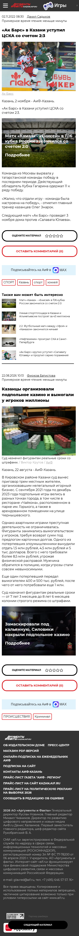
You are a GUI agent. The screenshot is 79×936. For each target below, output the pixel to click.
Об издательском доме (24, 745)
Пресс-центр (58, 745)
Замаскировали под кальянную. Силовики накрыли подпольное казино (37, 629)
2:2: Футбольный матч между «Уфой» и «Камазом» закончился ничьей (43, 328)
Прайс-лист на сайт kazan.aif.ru (31, 783)
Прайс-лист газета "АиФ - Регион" (32, 777)
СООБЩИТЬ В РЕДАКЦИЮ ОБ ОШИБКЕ (33, 798)
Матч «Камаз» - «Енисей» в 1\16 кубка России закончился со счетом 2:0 (38, 141)
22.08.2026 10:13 (13, 375)
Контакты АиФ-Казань (22, 772)
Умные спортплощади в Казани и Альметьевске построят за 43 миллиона (44, 315)
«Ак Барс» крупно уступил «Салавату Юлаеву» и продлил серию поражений (43, 353)
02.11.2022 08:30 (13, 16)
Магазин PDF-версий (21, 751)
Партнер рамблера (38, 916)
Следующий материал (38, 925)
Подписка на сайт (19, 766)
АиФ (49, 462)
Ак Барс (8, 94)
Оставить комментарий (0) (39, 251)
